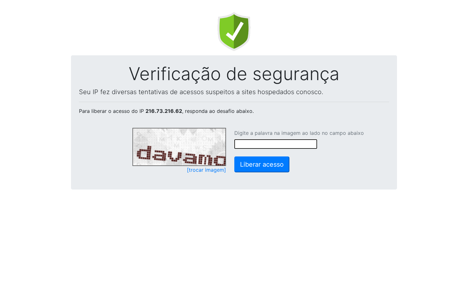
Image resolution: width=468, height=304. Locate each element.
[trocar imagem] (206, 170)
